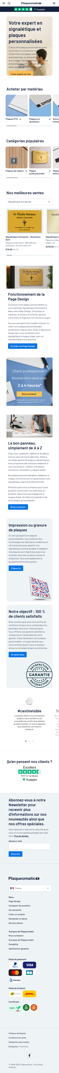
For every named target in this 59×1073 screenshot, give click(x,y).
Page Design (15, 901)
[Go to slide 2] (29, 741)
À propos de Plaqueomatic (21, 940)
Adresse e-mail (15, 841)
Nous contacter (18, 507)
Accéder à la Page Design (22, 346)
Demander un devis (18, 918)
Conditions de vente (17, 1037)
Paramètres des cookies (19, 1042)
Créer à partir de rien (21, 74)
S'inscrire (15, 854)
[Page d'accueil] (29, 878)
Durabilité (13, 944)
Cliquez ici (16, 568)
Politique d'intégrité (17, 1033)
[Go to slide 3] (33, 741)
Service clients (16, 923)
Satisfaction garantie (19, 948)
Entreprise (13, 1046)
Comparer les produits (19, 905)
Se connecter (15, 910)
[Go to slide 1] (26, 741)
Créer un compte (17, 914)
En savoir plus (17, 654)
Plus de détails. (21, 836)
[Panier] (54, 3)
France (18, 888)
